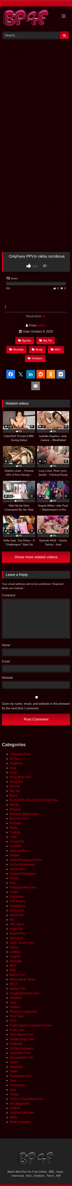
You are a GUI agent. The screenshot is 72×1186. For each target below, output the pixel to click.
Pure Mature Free (21, 1034)
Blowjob (15, 809)
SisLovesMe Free (22, 1057)
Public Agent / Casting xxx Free (31, 1025)
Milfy (13, 970)
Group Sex (17, 915)
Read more (34, 316)
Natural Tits (17, 988)
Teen (13, 1080)
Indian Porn (17, 933)
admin (42, 325)
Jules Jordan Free (22, 942)
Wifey (13, 1117)
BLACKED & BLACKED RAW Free (34, 800)
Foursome (16, 896)
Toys (13, 1089)
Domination (17, 869)
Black (13, 795)
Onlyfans (37, 358)
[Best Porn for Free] (29, 18)
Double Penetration (23, 873)
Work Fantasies (20, 1122)
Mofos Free (17, 974)
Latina (14, 947)
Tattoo (14, 1071)
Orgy (13, 1002)
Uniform (15, 1108)
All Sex (14, 758)
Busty (39, 349)
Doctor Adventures (22, 864)
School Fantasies (21, 1048)
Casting (15, 832)
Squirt (14, 1062)
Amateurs (16, 763)
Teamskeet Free (20, 1076)
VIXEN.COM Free (22, 1112)
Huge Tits (16, 928)
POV (13, 1020)
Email (7, 661)
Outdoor (15, 1007)
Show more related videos (36, 557)
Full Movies (17, 901)
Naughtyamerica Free (24, 993)
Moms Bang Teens (22, 979)
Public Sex (17, 1030)
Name (7, 645)
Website (7, 677)
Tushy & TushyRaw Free (26, 1099)
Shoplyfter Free (20, 1053)
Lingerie (15, 956)
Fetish (14, 892)
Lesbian (15, 951)
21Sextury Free (20, 754)
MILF (58, 349)
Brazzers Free (19, 818)
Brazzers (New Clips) (24, 814)
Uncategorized (20, 1103)
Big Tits (47, 340)
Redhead (16, 1043)
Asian (13, 772)
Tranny (14, 1094)
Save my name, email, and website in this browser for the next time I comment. (36, 706)
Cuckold (15, 846)
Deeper (15, 855)
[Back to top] (60, 1174)
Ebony (14, 878)
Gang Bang (17, 905)
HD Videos (17, 924)
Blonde (14, 804)
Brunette (18, 349)
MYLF (14, 984)
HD (12, 919)
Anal (13, 768)
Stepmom (16, 1066)
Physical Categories (23, 1011)
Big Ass (26, 340)
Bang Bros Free (20, 777)
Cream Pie (17, 841)
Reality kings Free (22, 1039)
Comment (8, 595)
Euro (13, 882)
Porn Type (17, 1016)
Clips (13, 836)
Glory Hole (17, 910)
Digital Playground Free (26, 859)
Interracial (16, 938)
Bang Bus (16, 781)
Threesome (17, 1085)
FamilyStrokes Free (23, 887)
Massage (16, 961)
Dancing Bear (19, 850)
